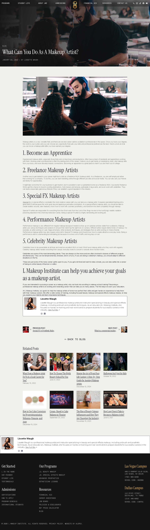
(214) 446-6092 (132, 499)
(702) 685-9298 (132, 477)
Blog (41, 511)
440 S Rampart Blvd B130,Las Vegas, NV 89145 (136, 473)
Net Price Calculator (49, 508)
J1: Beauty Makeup (47, 472)
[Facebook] (143, 3)
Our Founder (7, 475)
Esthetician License (48, 481)
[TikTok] (140, 3)
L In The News (8, 472)
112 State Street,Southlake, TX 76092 (134, 494)
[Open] (134, 3)
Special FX (27, 202)
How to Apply (7, 498)
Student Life (7, 478)
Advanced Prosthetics (49, 478)
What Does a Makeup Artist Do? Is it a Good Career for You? (34, 377)
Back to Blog (76, 339)
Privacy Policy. (56, 524)
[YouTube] (146, 3)
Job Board (43, 501)
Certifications (9, 495)
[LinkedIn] (44, 313)
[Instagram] (137, 3)
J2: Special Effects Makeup (52, 475)
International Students (12, 505)
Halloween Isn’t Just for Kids (115, 373)
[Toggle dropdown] (11, 3)
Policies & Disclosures (50, 505)
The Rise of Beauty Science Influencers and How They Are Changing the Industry (88, 415)
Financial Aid (45, 495)
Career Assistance (47, 498)
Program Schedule (9, 501)
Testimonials (7, 481)
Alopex (79, 524)
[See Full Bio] (59, 310)
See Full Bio (53, 310)
